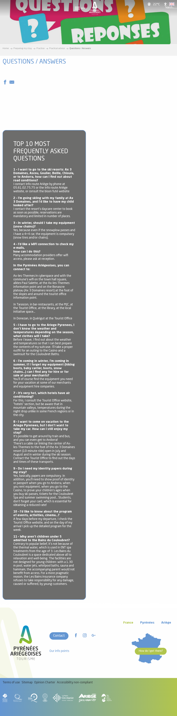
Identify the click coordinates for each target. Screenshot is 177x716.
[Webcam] (149, 4)
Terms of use (11, 682)
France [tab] (128, 622)
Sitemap (27, 682)
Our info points (59, 651)
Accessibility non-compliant (75, 682)
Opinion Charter (44, 682)
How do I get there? (151, 651)
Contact (59, 636)
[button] (169, 7)
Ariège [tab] (166, 622)
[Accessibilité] (165, 4)
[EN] (171, 4)
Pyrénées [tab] (147, 622)
